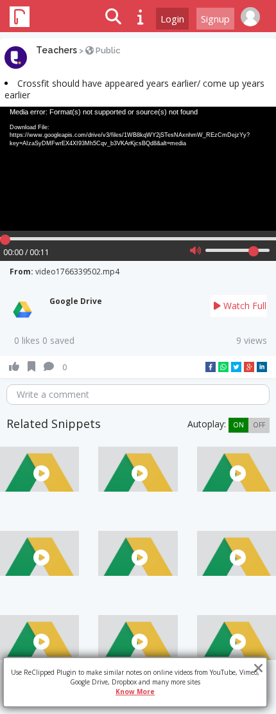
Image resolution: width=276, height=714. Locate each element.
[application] (138, 169)
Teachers (56, 50)
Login (172, 18)
